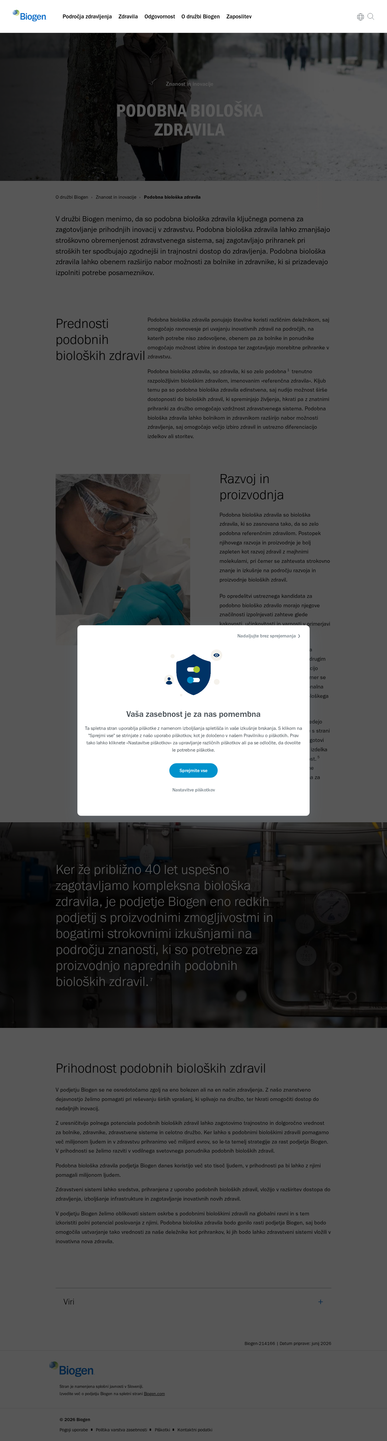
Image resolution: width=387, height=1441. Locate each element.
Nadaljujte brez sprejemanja (266, 636)
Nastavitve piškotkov (193, 789)
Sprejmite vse (193, 770)
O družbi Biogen (200, 16)
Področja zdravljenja (87, 16)
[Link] (360, 16)
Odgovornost (160, 16)
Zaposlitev (239, 16)
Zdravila (128, 16)
